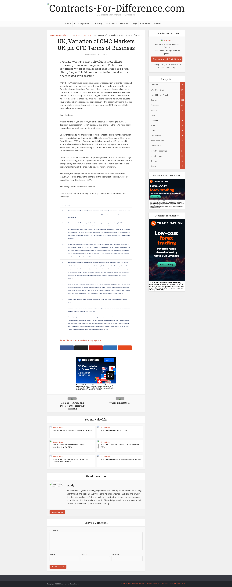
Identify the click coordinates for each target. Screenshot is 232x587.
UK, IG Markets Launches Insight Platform (72, 430)
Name (53, 554)
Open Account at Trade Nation (167, 59)
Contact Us (181, 584)
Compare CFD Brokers (150, 23)
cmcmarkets (81, 340)
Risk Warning (133, 584)
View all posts (57, 512)
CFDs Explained (81, 23)
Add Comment (90, 55)
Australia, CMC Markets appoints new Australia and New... (70, 460)
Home (68, 23)
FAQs (134, 23)
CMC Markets (67, 340)
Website (115, 554)
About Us (123, 584)
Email (84, 554)
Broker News (58, 427)
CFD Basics (111, 23)
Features (124, 23)
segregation (95, 340)
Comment (54, 530)
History (98, 23)
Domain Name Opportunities (157, 584)
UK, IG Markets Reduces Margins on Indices (121, 459)
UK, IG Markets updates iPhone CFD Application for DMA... (69, 445)
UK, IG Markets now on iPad (114, 430)
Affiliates (142, 584)
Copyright (172, 584)
